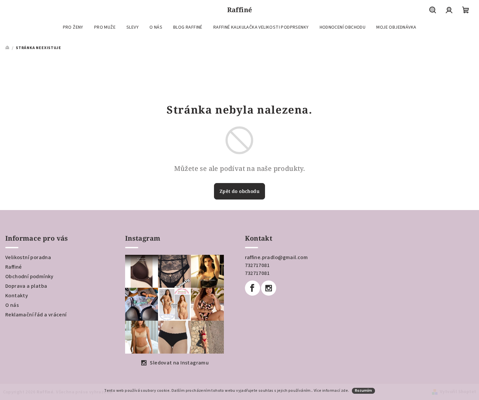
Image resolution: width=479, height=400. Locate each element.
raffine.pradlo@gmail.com (276, 257)
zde (344, 390)
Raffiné (13, 267)
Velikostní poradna (28, 257)
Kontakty (16, 295)
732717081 (257, 265)
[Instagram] (268, 288)
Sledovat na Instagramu (179, 362)
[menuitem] (73, 27)
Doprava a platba (26, 286)
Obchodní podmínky (29, 276)
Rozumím (363, 390)
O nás (12, 305)
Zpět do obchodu (239, 191)
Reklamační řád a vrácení (36, 314)
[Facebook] (252, 288)
